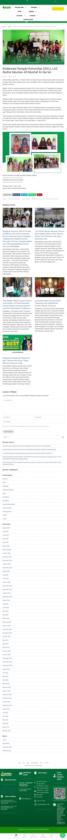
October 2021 (6, 701)
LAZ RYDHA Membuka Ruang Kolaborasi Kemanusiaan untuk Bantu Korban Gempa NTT (27, 453)
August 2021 (6, 709)
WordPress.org (7, 750)
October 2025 (7, 564)
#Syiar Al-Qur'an (52, 199)
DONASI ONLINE (28, 19)
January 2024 (7, 625)
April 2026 (5, 542)
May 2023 (5, 640)
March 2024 (6, 618)
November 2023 (7, 633)
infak (24, 762)
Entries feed (6, 743)
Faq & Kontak (43, 837)
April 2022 (5, 680)
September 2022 (7, 665)
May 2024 (5, 611)
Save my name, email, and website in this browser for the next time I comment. (26, 426)
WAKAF (5, 515)
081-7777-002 (4, 4)
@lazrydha (17, 186)
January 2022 (6, 691)
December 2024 (7, 586)
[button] (62, 835)
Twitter (25, 194)
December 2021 (7, 694)
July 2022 (5, 672)
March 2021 (6, 727)
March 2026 (6, 546)
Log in (4, 739)
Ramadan (47, 762)
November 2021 (7, 698)
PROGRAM (34, 7)
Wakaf (41, 762)
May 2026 (5, 538)
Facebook (17, 194)
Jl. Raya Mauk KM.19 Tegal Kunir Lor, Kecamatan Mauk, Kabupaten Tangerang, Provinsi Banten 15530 (9, 790)
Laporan (24, 837)
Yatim (28, 762)
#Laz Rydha (26, 199)
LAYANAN (19, 15)
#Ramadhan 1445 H (38, 199)
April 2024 (5, 614)
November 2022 (7, 662)
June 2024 (6, 607)
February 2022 (7, 687)
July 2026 (5, 531)
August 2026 (6, 528)
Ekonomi (5, 479)
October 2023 (7, 636)
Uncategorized (7, 511)
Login (51, 837)
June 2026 (6, 535)
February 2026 (7, 549)
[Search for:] (33, 437)
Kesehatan (6, 486)
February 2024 (7, 622)
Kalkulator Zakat (33, 837)
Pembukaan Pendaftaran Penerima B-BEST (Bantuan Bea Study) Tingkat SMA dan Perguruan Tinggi (16, 360)
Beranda (16, 837)
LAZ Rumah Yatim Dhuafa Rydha (16, 1)
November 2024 (7, 589)
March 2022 (6, 683)
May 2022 (5, 676)
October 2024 (7, 593)
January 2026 (7, 553)
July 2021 (5, 712)
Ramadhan (6, 500)
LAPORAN (32, 15)
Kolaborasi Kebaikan (8, 490)
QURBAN (31, 11)
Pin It (40, 194)
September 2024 (7, 596)
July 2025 (5, 575)
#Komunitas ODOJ (14, 199)
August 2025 (6, 571)
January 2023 (7, 654)
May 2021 (5, 720)
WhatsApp (32, 194)
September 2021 (7, 705)
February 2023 (7, 651)
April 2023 (5, 643)
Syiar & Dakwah (7, 508)
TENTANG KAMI (19, 7)
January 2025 (7, 582)
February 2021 (7, 730)
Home (4, 26)
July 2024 (5, 604)
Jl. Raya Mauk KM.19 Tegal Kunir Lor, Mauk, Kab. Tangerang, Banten (40, 1)
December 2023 (7, 629)
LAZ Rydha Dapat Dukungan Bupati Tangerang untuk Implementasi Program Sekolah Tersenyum (48, 303)
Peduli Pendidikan (34, 762)
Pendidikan (6, 497)
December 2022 (7, 658)
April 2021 (5, 723)
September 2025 (7, 567)
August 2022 (6, 669)
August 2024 (6, 600)
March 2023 (6, 647)
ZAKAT (19, 11)
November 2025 (7, 560)
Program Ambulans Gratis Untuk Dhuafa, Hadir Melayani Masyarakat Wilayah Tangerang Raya (29, 449)
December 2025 (7, 557)
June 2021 (6, 716)
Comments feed (7, 747)
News (9, 26)
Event (4, 482)
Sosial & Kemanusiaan (9, 504)
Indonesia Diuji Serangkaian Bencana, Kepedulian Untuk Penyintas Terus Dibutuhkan (27, 446)
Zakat (19, 762)
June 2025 (6, 578)
